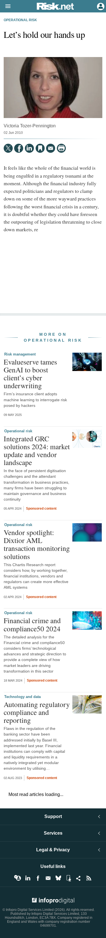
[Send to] (50, 148)
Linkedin (27, 878)
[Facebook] (18, 148)
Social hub (78, 878)
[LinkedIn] (29, 148)
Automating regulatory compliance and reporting (37, 712)
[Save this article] (40, 148)
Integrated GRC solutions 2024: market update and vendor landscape (37, 450)
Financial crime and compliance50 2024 (32, 624)
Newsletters (48, 878)
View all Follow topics (17, 878)
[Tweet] (8, 148)
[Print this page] (61, 148)
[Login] (100, 6)
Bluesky (58, 878)
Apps (68, 878)
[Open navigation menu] (5, 6)
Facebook (37, 878)
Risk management (20, 354)
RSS (88, 878)
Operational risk (20, 20)
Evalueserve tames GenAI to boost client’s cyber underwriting (30, 374)
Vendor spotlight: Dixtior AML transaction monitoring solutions (37, 544)
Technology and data (22, 697)
